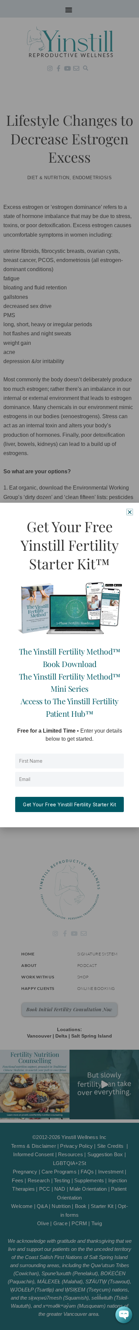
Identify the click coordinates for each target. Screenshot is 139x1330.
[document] (69, 665)
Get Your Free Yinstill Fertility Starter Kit (69, 804)
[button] (129, 512)
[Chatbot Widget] (123, 1314)
